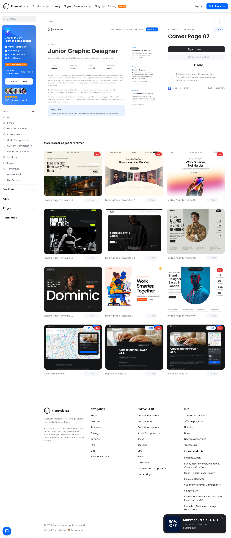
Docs (187, 433)
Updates (189, 427)
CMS (140, 450)
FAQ (93, 445)
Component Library (148, 415)
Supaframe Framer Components (202, 484)
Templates (144, 462)
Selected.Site (191, 490)
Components (145, 421)
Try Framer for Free (194, 415)
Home (94, 415)
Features (96, 421)
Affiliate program (193, 421)
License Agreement (195, 439)
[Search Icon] (19, 19)
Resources (96, 427)
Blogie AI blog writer (194, 479)
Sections (142, 445)
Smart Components (149, 433)
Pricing (94, 433)
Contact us (190, 445)
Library (56, 6)
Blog (93, 450)
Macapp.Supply (192, 457)
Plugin (67, 6)
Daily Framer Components (152, 468)
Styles (141, 439)
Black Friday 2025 (100, 456)
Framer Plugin (145, 474)
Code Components (148, 427)
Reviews (95, 439)
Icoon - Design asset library (199, 473)
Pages (141, 456)
